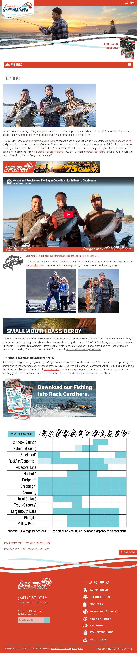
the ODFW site (51, 369)
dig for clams (56, 151)
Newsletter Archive (99, 639)
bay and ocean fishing (120, 140)
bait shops (35, 265)
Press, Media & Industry (100, 618)
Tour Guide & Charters (100, 597)
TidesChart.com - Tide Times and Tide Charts (26, 549)
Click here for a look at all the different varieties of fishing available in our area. (62, 256)
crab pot (42, 151)
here (75, 373)
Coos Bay (100, 648)
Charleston (127, 648)
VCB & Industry (86, 625)
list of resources (61, 261)
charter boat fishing (95, 151)
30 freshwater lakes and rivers (39, 140)
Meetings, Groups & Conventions (104, 611)
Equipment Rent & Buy (99, 589)
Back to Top (129, 552)
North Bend (113, 648)
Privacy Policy (77, 648)
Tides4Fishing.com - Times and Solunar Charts (26, 543)
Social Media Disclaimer (61, 648)
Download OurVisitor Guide (111, 46)
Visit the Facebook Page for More (83, 349)
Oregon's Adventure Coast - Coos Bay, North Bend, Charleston (18, 9)
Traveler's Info (97, 604)
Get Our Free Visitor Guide (101, 632)
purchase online (89, 373)
